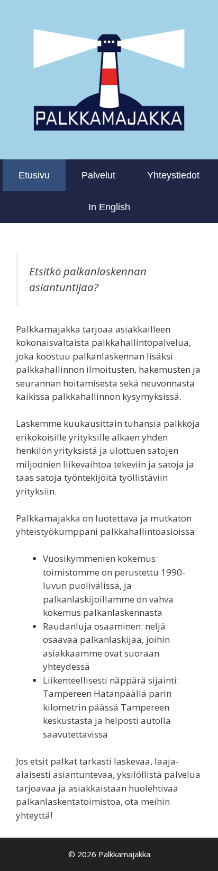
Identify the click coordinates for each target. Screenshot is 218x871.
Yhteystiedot (173, 175)
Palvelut (98, 175)
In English (109, 207)
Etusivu (34, 175)
